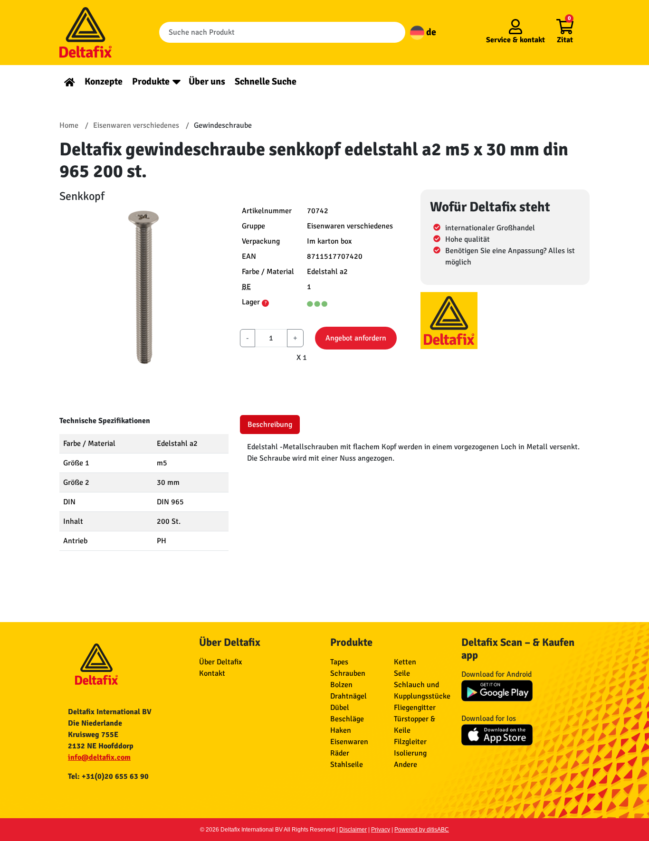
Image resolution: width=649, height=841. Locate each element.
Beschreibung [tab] (270, 424)
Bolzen (341, 685)
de (430, 32)
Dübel (339, 707)
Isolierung (410, 753)
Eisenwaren (349, 742)
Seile (402, 673)
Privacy (380, 829)
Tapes (339, 662)
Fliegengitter (415, 707)
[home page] (69, 81)
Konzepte (104, 81)
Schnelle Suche (265, 81)
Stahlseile (346, 764)
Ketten (405, 662)
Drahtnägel (348, 696)
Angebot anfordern (355, 338)
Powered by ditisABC (421, 829)
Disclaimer (353, 829)
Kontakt (212, 673)
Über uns (207, 81)
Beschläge (347, 719)
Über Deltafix (220, 662)
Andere (405, 764)
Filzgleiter (410, 742)
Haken (340, 730)
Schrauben (347, 673)
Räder (339, 753)
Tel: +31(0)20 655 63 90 (108, 776)
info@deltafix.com (99, 757)
